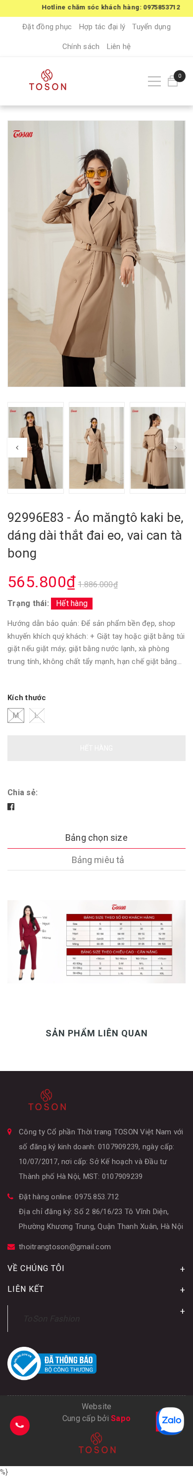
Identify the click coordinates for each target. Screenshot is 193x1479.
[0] (172, 81)
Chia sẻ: (22, 792)
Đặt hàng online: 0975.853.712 (69, 1196)
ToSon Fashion (51, 1319)
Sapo (121, 1418)
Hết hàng (96, 748)
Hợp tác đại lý (102, 26)
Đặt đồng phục (47, 26)
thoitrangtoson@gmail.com (65, 1246)
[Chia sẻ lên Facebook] (10, 807)
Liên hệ (119, 46)
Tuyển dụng (151, 26)
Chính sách (81, 46)
